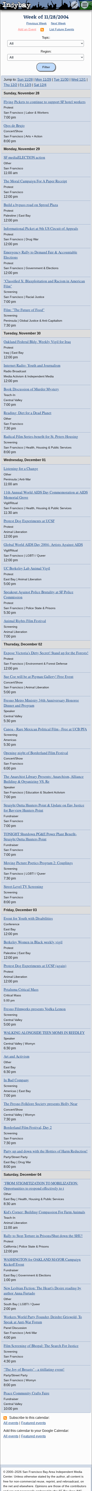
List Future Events (61, 29)
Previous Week (36, 23)
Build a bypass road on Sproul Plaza (31, 204)
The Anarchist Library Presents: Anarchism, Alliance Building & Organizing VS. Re (44, 779)
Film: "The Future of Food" (24, 309)
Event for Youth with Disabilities (28, 918)
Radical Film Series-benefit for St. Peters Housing (41, 436)
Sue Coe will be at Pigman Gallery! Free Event (38, 676)
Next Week (58, 23)
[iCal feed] (5, 1418)
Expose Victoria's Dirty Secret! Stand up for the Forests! (46, 652)
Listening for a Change (21, 468)
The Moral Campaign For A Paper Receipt (35, 181)
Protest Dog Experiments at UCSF (29, 520)
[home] (40, 5)
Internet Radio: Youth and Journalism (32, 365)
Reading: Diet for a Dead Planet (27, 412)
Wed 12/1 (78, 79)
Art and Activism (16, 1056)
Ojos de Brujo (14, 125)
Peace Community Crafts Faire (26, 1393)
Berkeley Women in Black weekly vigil (33, 942)
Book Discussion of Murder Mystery (31, 389)
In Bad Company (16, 1080)
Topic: (46, 37)
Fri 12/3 (25, 85)
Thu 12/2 (10, 85)
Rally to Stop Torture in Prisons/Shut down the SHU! (43, 1235)
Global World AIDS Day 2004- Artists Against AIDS (43, 544)
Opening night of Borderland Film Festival (36, 752)
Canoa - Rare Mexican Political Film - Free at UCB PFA (45, 729)
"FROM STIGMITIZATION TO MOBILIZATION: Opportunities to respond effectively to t (41, 1186)
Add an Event (27, 29)
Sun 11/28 (25, 79)
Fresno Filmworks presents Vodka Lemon (35, 1008)
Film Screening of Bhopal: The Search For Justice (41, 1345)
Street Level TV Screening (23, 886)
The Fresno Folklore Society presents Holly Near (40, 1103)
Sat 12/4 (40, 85)
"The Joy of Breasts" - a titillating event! (34, 1369)
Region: (46, 51)
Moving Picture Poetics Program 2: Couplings (38, 862)
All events (10, 1423)
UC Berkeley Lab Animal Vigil (27, 568)
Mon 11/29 (43, 79)
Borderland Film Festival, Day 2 (28, 1127)
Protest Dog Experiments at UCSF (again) (35, 965)
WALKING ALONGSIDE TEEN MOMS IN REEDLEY (44, 1032)
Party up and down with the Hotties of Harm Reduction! (46, 1151)
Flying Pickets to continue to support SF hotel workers (45, 101)
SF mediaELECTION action (24, 157)
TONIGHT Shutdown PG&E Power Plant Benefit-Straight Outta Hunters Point (40, 836)
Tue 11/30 (61, 79)
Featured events (33, 1423)
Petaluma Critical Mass (21, 989)
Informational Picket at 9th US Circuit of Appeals (41, 228)
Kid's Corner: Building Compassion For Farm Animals (44, 1212)
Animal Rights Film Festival (25, 620)
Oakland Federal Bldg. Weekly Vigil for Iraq (37, 341)
